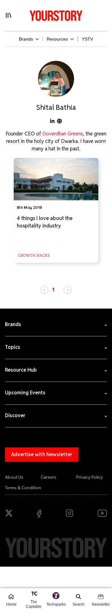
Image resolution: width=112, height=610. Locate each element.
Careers (48, 477)
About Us (14, 477)
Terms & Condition (23, 487)
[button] (44, 290)
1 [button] (53, 289)
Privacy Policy (89, 477)
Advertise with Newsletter (41, 454)
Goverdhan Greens (62, 133)
